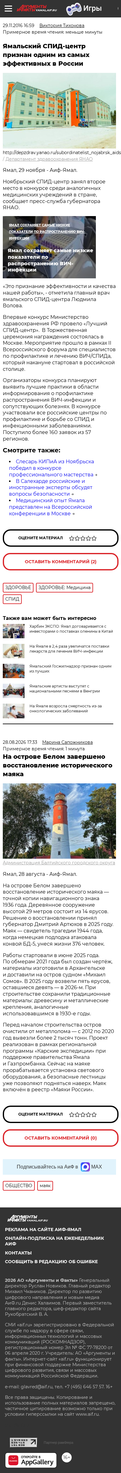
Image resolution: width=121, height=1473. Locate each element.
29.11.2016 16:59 (18, 25)
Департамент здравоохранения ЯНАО (49, 159)
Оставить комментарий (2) (60, 561)
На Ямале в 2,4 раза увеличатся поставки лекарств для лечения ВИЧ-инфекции (69, 649)
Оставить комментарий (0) (61, 1138)
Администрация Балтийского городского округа (59, 863)
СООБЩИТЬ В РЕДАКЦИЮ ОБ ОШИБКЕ (51, 1261)
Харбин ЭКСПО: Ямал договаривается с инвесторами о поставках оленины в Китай (71, 629)
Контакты (18, 1253)
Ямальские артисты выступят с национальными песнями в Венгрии (64, 688)
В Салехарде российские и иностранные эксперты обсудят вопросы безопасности (50, 487)
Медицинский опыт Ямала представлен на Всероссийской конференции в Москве (50, 507)
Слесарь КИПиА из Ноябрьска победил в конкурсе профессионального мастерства (51, 468)
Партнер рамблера (58, 1442)
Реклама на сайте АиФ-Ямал (43, 1229)
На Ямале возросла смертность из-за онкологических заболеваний (65, 708)
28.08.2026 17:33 (20, 742)
